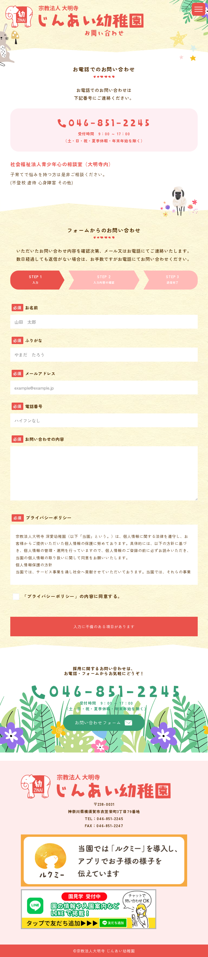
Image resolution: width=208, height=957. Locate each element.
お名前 (31, 307)
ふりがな (34, 340)
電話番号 (34, 406)
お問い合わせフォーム (98, 722)
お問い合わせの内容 (44, 439)
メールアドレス (40, 373)
